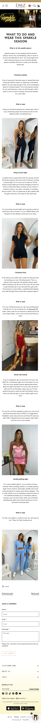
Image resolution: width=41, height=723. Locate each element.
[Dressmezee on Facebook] (3, 693)
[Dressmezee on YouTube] (20, 693)
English (31, 6)
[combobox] (31, 6)
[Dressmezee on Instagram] (6, 693)
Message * (6, 629)
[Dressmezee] (20, 5)
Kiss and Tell (33, 309)
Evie (32, 413)
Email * (4, 619)
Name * (4, 609)
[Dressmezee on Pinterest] (13, 693)
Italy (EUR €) (22, 698)
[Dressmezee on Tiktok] (10, 693)
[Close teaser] (31, 713)
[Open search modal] (34, 6)
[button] (35, 717)
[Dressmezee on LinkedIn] (16, 693)
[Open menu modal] (3, 6)
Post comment (9, 653)
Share (7, 586)
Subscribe (34, 689)
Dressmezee (16, 702)
